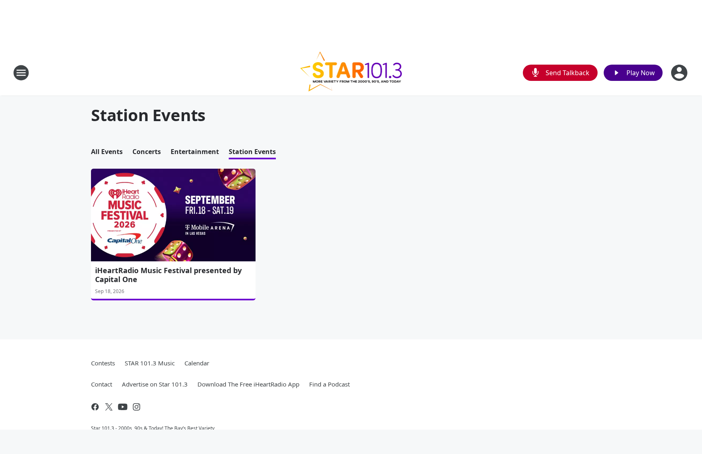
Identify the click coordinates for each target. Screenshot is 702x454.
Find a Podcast (329, 384)
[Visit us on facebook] (95, 407)
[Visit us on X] (109, 407)
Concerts (146, 151)
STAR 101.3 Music (150, 363)
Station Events (252, 151)
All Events (107, 151)
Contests (103, 363)
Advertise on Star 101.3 (155, 384)
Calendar (196, 363)
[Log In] (680, 73)
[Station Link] (351, 72)
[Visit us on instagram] (136, 407)
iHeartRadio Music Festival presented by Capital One (168, 275)
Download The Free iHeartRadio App (248, 384)
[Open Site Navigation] (21, 73)
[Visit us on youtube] (123, 407)
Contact (101, 384)
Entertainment (195, 151)
